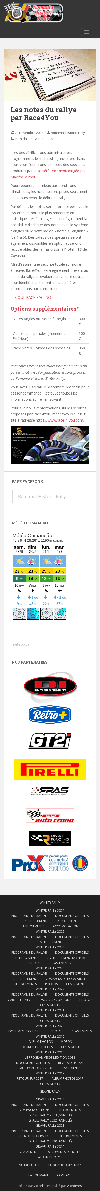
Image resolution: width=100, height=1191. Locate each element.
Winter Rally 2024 (50, 947)
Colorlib (40, 1186)
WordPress (75, 1186)
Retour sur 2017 (30, 1078)
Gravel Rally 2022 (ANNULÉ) (50, 1120)
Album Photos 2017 (67, 1078)
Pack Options (66, 921)
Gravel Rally (50, 1091)
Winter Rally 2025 (50, 931)
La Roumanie (38, 1175)
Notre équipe (29, 1165)
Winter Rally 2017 (50, 1073)
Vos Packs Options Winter (66, 979)
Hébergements (33, 926)
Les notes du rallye (34, 1136)
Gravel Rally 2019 (50, 1146)
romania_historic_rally (68, 132)
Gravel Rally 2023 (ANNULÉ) (50, 1115)
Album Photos (41, 1041)
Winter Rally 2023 (50, 968)
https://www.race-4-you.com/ (60, 420)
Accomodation (65, 926)
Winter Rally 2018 (50, 1052)
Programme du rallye (29, 916)
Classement (29, 1152)
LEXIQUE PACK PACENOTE (33, 297)
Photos (35, 963)
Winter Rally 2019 (50, 1036)
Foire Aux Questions (64, 1165)
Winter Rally (44, 138)
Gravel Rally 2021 (50, 1125)
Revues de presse (71, 1063)
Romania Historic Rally (42, 496)
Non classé (24, 138)
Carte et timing (20, 999)
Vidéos (66, 1041)
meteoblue (21, 644)
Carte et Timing (35, 921)
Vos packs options (56, 999)
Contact (64, 1175)
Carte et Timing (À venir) (66, 958)
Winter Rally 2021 (50, 1010)
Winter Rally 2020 (50, 1026)
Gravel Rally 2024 (50, 1099)
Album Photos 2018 (36, 1068)
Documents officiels (72, 916)
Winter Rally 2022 (50, 989)
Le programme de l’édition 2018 (50, 1057)
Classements (61, 963)
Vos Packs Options (34, 1110)
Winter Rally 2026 (50, 910)
